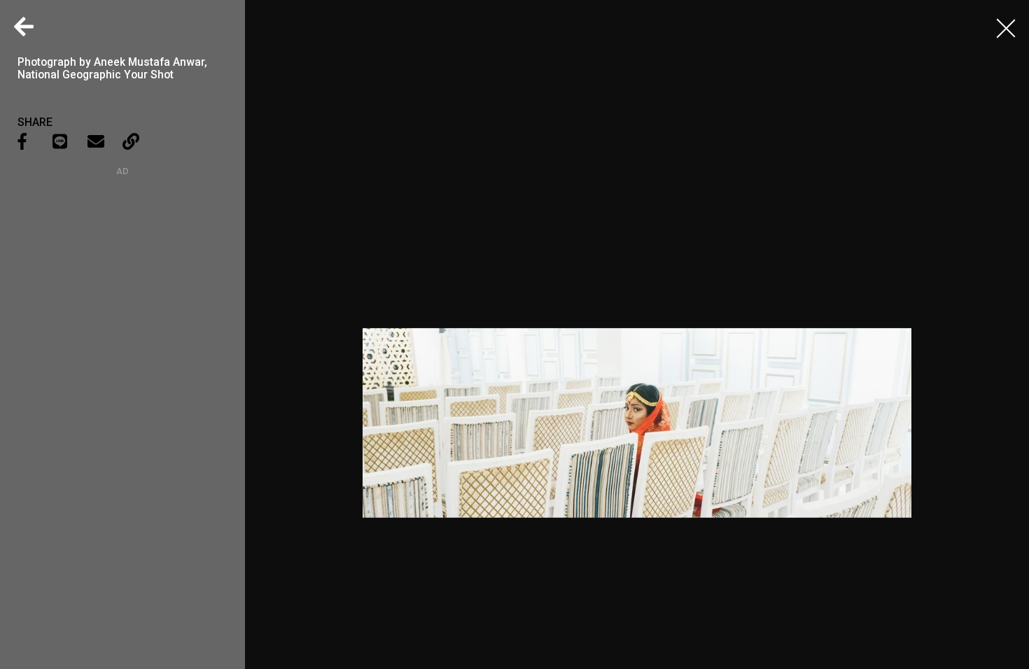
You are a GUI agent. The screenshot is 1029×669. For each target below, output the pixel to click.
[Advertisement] (122, 263)
